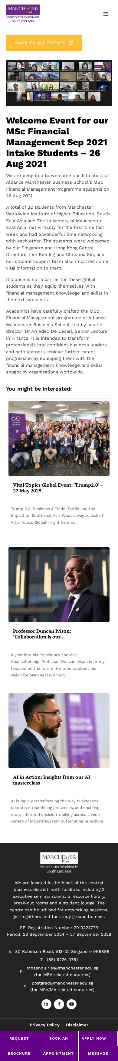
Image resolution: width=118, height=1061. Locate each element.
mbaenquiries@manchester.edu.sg (62, 968)
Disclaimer (77, 1024)
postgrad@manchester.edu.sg (62, 983)
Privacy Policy (45, 1024)
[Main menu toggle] (106, 14)
